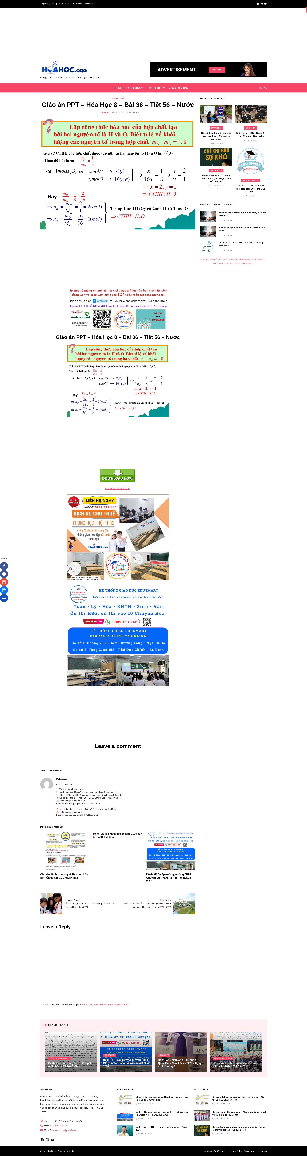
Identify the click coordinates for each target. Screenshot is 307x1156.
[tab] (205, 205)
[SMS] (4, 590)
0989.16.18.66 (60, 1125)
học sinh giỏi (259, 259)
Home (118, 88)
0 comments (133, 112)
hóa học (233, 259)
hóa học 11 (245, 259)
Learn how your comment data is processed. (105, 1004)
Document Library (178, 88)
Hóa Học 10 (216, 170)
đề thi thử (247, 263)
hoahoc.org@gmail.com (64, 1130)
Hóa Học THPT (155, 88)
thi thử (229, 263)
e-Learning (262, 1151)
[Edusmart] (46, 784)
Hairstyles (89, 4)
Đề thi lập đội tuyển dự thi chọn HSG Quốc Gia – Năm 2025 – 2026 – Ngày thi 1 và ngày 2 (180, 1063)
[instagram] (261, 4)
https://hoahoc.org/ (64, 784)
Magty (71, 1151)
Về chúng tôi (210, 1151)
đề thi (237, 263)
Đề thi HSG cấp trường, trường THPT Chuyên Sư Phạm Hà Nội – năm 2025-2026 (169, 878)
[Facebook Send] (4, 574)
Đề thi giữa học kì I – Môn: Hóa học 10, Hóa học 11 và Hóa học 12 (216, 178)
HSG (225, 259)
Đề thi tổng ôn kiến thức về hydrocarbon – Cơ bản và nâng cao (216, 136)
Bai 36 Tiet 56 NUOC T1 (117, 488)
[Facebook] (4, 566)
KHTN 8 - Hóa (118, 99)
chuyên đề (216, 259)
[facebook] (257, 4)
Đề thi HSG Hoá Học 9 (59, 1058)
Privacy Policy (235, 1151)
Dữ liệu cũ (64, 4)
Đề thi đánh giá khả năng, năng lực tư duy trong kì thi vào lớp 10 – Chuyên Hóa (238, 1128)
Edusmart (105, 112)
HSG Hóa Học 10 (251, 181)
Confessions (250, 1151)
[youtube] (265, 4)
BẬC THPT (216, 128)
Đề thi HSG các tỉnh (223, 1058)
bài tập (205, 259)
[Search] (265, 88)
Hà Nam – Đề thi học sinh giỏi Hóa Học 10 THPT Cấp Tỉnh (250, 189)
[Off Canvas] (41, 88)
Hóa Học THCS (133, 88)
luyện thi (218, 263)
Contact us (222, 1151)
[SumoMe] (4, 598)
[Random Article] (260, 87)
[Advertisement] (153, 36)
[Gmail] (4, 582)
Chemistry (77, 4)
